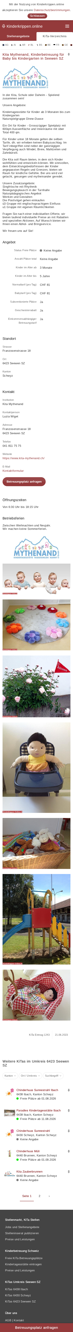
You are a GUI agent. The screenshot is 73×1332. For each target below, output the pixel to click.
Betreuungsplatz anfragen (24, 481)
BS (40, 45)
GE (66, 45)
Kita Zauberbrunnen (29, 1171)
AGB (8, 1320)
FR (57, 45)
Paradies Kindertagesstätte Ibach (38, 1110)
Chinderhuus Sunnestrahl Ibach (37, 1090)
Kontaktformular (13, 470)
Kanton (9, 1075)
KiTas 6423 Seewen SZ (20, 1301)
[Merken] (68, 54)
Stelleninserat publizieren (22, 1233)
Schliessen (37, 15)
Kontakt (19, 1320)
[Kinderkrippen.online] (23, 27)
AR (23, 45)
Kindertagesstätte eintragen (23, 1264)
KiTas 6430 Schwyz (18, 1295)
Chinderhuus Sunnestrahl (33, 1130)
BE (49, 45)
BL (32, 45)
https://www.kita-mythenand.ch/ (23, 458)
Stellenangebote (18, 36)
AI (15, 45)
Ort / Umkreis (29, 1075)
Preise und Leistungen (20, 1239)
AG (7, 45)
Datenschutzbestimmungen (52, 10)
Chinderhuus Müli (28, 1151)
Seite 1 (27, 1196)
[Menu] (67, 27)
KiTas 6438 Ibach (16, 1289)
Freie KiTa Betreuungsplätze (24, 1258)
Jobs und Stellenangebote (22, 1227)
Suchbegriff (51, 1075)
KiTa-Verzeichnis (55, 36)
